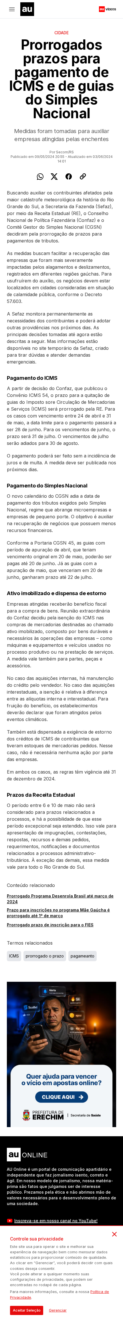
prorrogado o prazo (45, 955)
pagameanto (82, 955)
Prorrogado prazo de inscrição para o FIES (50, 924)
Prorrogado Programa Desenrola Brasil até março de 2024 (60, 899)
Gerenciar (58, 1310)
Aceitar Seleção (27, 1310)
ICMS (14, 955)
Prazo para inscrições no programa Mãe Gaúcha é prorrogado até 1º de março (58, 913)
